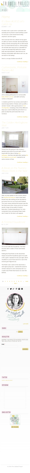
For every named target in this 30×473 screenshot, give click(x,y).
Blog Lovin (22, 289)
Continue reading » (22, 61)
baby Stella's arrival (7, 96)
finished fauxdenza (9, 197)
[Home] (15, 6)
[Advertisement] (12, 363)
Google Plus (13, 289)
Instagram (19, 289)
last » (15, 283)
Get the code (15, 427)
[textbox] (10, 332)
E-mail (3, 344)
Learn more (25, 324)
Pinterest (16, 289)
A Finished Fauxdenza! (13, 222)
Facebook (8, 289)
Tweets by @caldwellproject (7, 380)
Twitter (11, 289)
